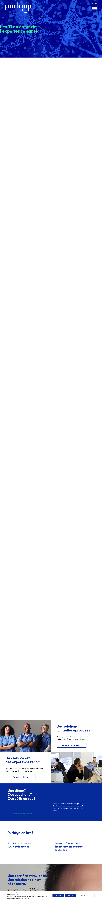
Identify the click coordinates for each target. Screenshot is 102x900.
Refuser (70, 895)
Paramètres (83, 895)
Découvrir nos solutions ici (71, 745)
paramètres (25, 898)
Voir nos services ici (20, 777)
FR (92, 3)
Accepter (58, 895)
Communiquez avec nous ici (21, 814)
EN (96, 3)
